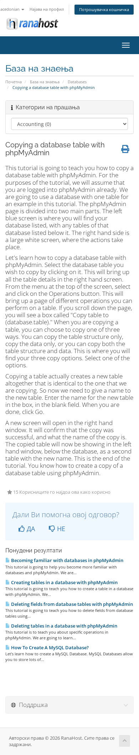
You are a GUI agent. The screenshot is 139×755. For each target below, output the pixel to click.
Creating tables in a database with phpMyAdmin (64, 582)
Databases (77, 81)
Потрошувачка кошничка (104, 9)
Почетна (13, 81)
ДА (30, 528)
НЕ (60, 528)
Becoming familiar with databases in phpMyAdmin (66, 560)
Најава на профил (47, 9)
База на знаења (45, 81)
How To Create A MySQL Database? (49, 647)
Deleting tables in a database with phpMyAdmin (63, 626)
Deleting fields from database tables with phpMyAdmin (71, 604)
